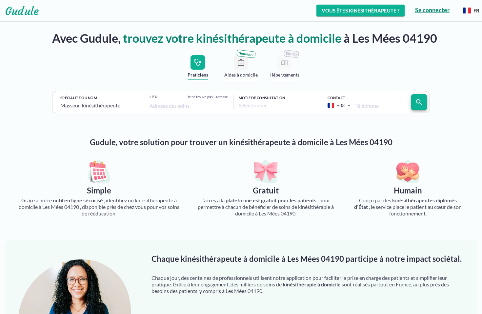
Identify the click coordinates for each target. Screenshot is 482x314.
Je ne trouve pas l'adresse (207, 97)
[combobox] (99, 105)
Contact (336, 98)
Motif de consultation (262, 98)
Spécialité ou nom (78, 98)
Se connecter (432, 9)
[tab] (198, 69)
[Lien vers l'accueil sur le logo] (19, 10)
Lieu (153, 97)
